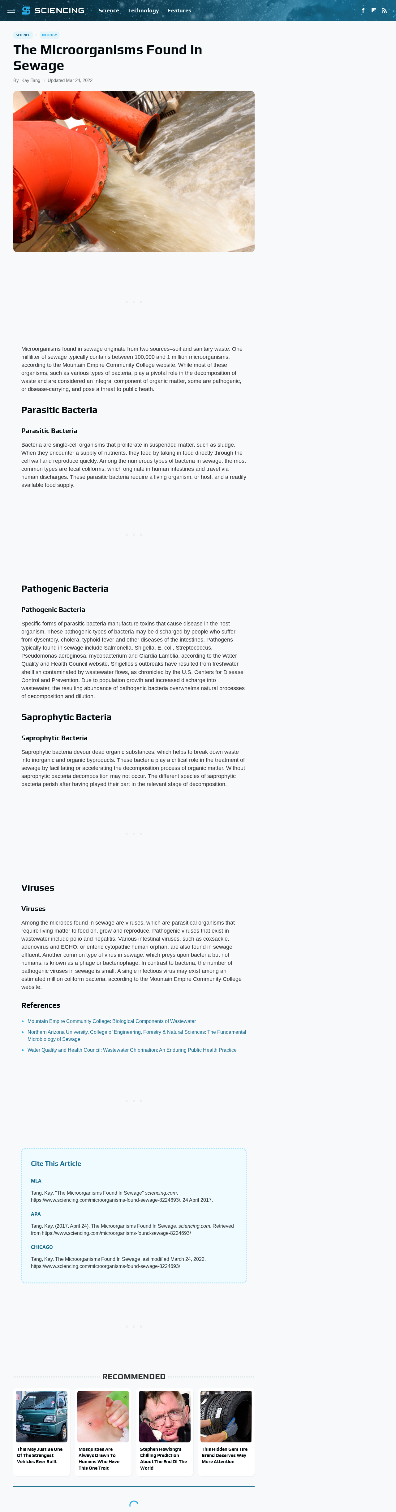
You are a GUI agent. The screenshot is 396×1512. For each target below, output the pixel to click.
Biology (49, 35)
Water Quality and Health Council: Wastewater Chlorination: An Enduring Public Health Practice (132, 1050)
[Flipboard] (373, 10)
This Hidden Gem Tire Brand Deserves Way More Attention (225, 1455)
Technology (143, 10)
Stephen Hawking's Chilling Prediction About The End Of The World (163, 1458)
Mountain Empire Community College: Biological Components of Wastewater (112, 1021)
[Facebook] (363, 10)
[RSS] (384, 10)
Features (179, 10)
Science (109, 10)
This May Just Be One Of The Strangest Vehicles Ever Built (39, 1455)
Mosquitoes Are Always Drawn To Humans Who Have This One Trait (99, 1458)
